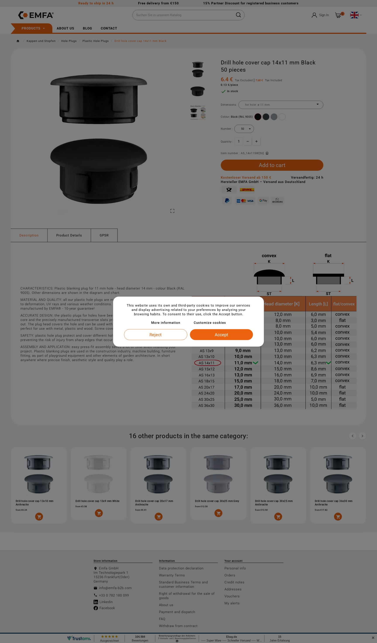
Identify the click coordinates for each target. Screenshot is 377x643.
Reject (155, 334)
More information (165, 322)
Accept (221, 334)
